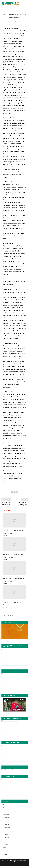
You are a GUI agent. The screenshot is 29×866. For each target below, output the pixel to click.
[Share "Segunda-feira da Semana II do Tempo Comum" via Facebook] (11, 492)
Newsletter (14, 861)
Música (4, 851)
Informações (6, 814)
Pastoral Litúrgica (9, 860)
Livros (4, 847)
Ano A (4, 804)
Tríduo (6, 844)
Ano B (4, 807)
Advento (6, 821)
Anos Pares (7, 827)
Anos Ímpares (14, 21)
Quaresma (7, 837)
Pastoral (5, 854)
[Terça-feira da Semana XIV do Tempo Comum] (14, 520)
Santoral (7, 841)
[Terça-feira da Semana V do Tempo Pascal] (14, 592)
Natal (6, 831)
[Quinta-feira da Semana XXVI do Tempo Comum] (14, 568)
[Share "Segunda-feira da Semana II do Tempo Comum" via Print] (17, 492)
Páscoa (6, 834)
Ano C (4, 811)
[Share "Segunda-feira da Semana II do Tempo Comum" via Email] (14, 492)
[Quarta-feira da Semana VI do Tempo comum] (14, 544)
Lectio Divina (6, 817)
